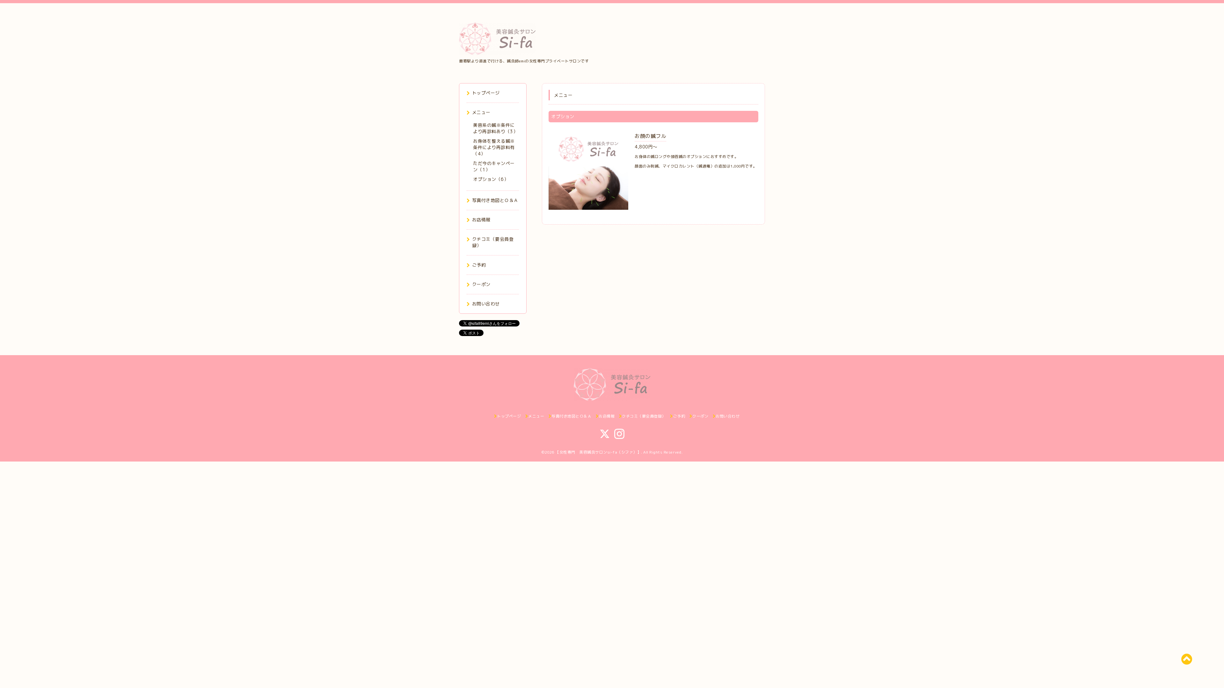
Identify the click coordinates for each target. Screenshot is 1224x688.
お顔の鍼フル (650, 136)
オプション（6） (490, 179)
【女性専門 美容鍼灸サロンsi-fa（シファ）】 (598, 452)
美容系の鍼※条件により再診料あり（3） (495, 128)
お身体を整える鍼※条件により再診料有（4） (494, 147)
